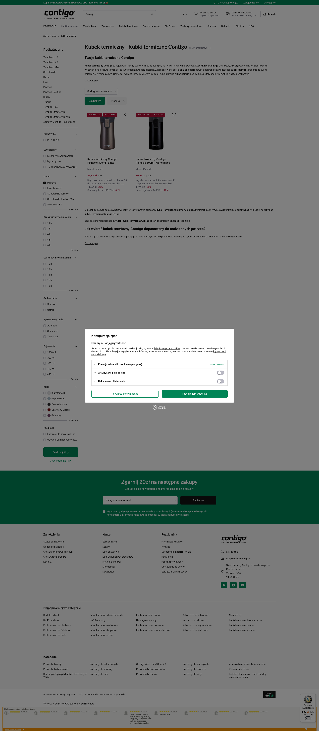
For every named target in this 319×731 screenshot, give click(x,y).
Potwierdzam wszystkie (194, 393)
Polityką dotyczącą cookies (167, 348)
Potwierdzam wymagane (125, 393)
